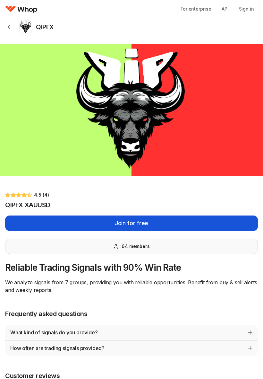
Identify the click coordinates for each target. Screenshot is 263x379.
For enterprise (196, 9)
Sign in (246, 9)
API (225, 9)
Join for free (131, 223)
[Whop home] (21, 9)
